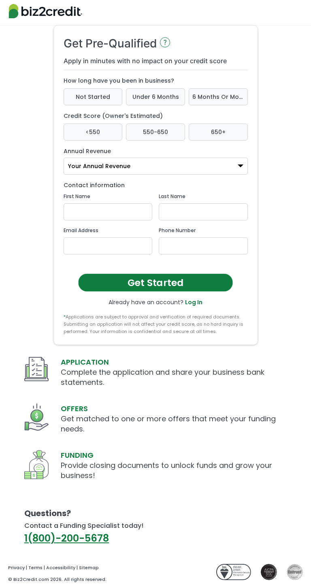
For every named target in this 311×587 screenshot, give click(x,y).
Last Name (172, 196)
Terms (35, 567)
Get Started (155, 282)
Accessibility (60, 567)
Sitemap (89, 567)
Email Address (81, 230)
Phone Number (177, 230)
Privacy (16, 567)
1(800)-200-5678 (66, 538)
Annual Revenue (87, 151)
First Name (77, 196)
